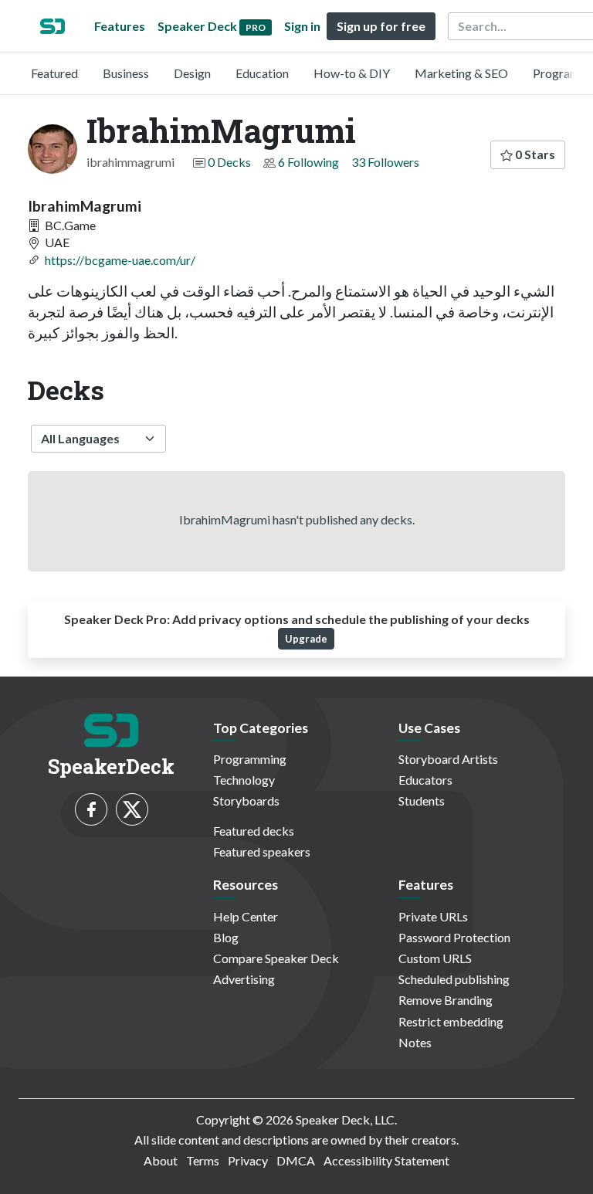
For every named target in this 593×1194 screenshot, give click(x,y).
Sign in (302, 26)
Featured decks (253, 830)
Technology (244, 779)
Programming (249, 758)
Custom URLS (435, 958)
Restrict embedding (450, 1021)
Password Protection (454, 937)
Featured (54, 73)
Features (119, 26)
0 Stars (534, 154)
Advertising (244, 979)
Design (192, 73)
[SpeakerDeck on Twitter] (132, 809)
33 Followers (385, 161)
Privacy (248, 1160)
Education (262, 73)
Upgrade (306, 639)
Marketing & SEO (461, 73)
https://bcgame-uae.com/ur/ (120, 260)
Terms (202, 1160)
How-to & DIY (351, 73)
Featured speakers (261, 851)
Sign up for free (381, 26)
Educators (425, 779)
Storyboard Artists (448, 758)
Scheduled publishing (454, 979)
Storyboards (246, 800)
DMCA (295, 1160)
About (161, 1160)
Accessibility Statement (386, 1160)
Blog (226, 937)
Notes (415, 1042)
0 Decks (229, 161)
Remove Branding (445, 999)
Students (421, 800)
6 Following (308, 161)
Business (126, 73)
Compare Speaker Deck (276, 958)
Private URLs (433, 916)
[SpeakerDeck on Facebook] (91, 809)
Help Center (245, 916)
